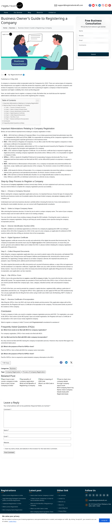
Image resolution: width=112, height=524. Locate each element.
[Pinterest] (107, 495)
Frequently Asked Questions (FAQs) (13, 123)
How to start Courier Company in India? (42, 495)
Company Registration (13, 372)
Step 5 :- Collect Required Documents (15, 115)
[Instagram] (100, 495)
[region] (56, 519)
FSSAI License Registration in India (12, 495)
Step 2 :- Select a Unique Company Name (16, 109)
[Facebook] (86, 495)
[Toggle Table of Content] (36, 100)
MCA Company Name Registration (12, 510)
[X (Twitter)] (93, 495)
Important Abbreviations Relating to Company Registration (20, 103)
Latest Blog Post (63, 508)
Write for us (61, 502)
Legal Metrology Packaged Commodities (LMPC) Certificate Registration (14, 499)
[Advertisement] (56, 472)
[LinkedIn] (97, 495)
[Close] (110, 515)
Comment (7, 409)
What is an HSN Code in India (39, 508)
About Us (40, 12)
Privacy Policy (62, 511)
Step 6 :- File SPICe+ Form (12, 117)
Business (12, 28)
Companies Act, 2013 (12, 137)
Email (6, 436)
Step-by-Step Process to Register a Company (16, 105)
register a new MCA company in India (36, 278)
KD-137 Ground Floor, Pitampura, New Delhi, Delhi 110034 (100, 505)
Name (6, 430)
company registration (17, 184)
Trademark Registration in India (11, 503)
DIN (5, 229)
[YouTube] (90, 495)
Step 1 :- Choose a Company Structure (16, 107)
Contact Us (61, 498)
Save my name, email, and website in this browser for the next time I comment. (31, 449)
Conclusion (6, 121)
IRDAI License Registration (10, 507)
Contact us (52, 12)
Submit (93, 54)
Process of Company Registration (34, 372)
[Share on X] (71, 362)
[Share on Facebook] (61, 362)
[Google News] (104, 495)
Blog (29, 12)
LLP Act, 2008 (26, 137)
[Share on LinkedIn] (66, 362)
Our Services (18, 12)
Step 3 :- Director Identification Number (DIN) (17, 111)
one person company (58, 196)
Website (6, 442)
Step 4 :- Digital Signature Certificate (15, 113)
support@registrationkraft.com (98, 500)
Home (6, 12)
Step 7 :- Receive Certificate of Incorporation (17, 119)
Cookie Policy (12, 521)
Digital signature (37, 242)
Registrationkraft (37, 322)
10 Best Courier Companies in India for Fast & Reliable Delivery (41, 499)
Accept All (104, 520)
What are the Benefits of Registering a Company (41, 504)
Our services (62, 495)
